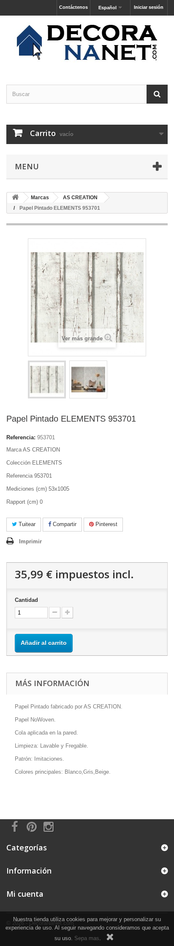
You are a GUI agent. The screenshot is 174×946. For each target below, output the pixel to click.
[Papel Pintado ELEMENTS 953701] (46, 379)
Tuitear (26, 524)
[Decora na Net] (87, 43)
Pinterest (105, 524)
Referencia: (20, 437)
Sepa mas (86, 938)
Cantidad (26, 600)
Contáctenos (73, 7)
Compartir (63, 524)
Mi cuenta (25, 894)
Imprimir (30, 541)
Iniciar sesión (148, 7)
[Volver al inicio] (15, 197)
